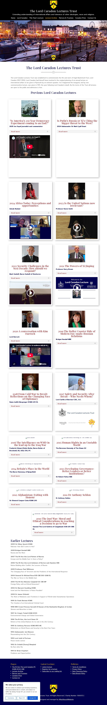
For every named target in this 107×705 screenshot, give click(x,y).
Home (13, 18)
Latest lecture (47, 667)
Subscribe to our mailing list (52, 671)
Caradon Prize (80, 18)
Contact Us (92, 18)
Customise (11, 698)
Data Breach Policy (78, 673)
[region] (21, 692)
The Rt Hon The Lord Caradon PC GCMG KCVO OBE (24, 668)
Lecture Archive (51, 18)
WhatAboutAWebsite (66, 699)
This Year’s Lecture (36, 18)
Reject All (22, 698)
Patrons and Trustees (19, 673)
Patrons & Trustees (66, 18)
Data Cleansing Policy (79, 671)
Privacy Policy (77, 669)
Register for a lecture (49, 669)
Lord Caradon (22, 18)
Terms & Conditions (79, 667)
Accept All (33, 698)
